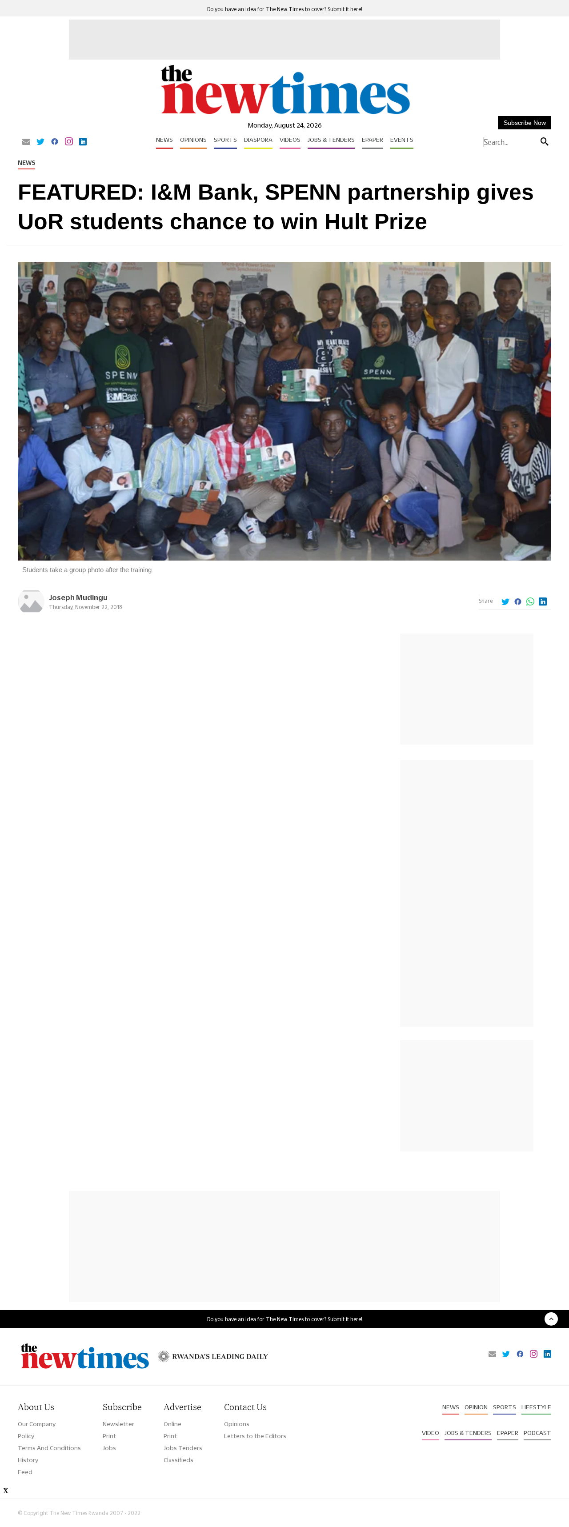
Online (172, 1423)
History (28, 1459)
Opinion (476, 1407)
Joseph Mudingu (78, 597)
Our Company (37, 1423)
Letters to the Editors (255, 1435)
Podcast (537, 1432)
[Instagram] (69, 142)
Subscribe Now (525, 122)
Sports (225, 139)
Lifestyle (536, 1407)
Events (401, 139)
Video (430, 1432)
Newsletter (118, 1423)
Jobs (109, 1447)
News (164, 139)
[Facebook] (55, 142)
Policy (26, 1435)
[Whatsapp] (530, 602)
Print (109, 1435)
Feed (25, 1471)
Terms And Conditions (49, 1447)
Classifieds (178, 1459)
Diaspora (258, 139)
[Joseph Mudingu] (31, 612)
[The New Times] (285, 114)
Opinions (193, 139)
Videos (290, 139)
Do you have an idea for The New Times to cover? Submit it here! (284, 9)
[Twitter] (40, 142)
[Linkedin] (83, 142)
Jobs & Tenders (331, 139)
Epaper (372, 139)
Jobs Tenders (183, 1447)
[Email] (26, 142)
